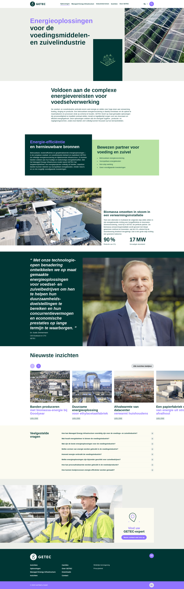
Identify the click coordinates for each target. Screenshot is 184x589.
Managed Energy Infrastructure (82, 4)
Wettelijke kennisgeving (102, 565)
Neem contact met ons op (134, 537)
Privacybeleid (98, 568)
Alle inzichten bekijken (142, 366)
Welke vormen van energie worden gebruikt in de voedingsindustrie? (90, 449)
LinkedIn (151, 585)
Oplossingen (35, 569)
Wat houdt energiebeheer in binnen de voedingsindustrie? (85, 439)
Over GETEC (67, 569)
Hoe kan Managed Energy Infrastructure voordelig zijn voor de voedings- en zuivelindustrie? (99, 433)
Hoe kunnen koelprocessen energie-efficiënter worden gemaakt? (88, 470)
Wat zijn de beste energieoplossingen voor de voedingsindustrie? (88, 444)
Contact (65, 576)
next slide (38, 366)
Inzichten (114, 4)
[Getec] (40, 559)
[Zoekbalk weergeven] (151, 4)
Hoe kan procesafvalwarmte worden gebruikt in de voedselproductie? (90, 465)
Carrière (65, 565)
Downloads (66, 572)
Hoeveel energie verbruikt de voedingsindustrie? (82, 454)
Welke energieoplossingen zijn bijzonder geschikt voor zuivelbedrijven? (91, 459)
